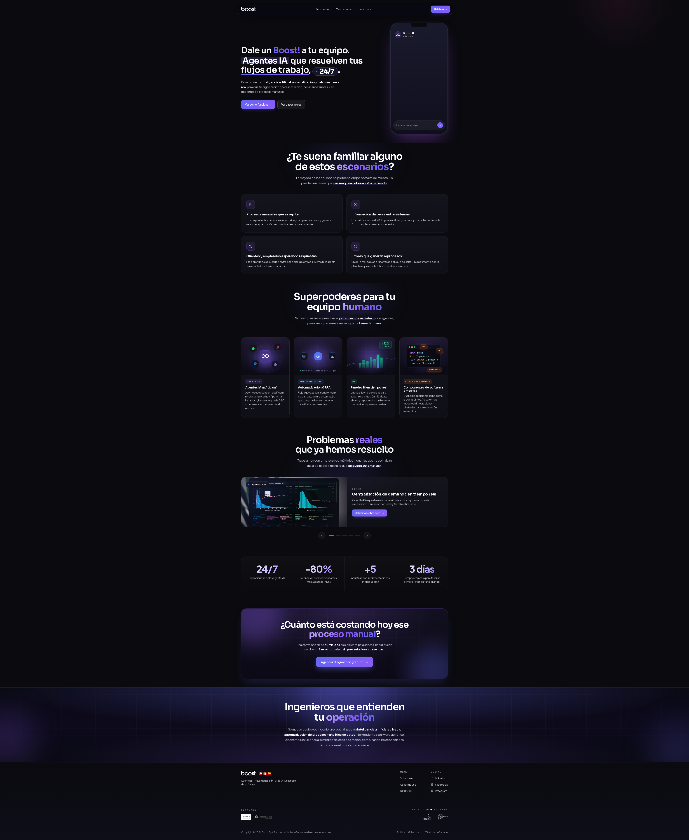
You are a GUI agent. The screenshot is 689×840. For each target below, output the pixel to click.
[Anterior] (321, 535)
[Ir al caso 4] (350, 535)
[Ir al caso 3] (344, 535)
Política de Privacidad (409, 832)
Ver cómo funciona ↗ (258, 104)
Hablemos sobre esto (367, 513)
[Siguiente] (367, 535)
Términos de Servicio (436, 832)
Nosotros (365, 9)
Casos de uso (344, 9)
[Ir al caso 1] (331, 535)
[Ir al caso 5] (357, 535)
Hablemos (440, 9)
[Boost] (248, 9)
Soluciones (322, 9)
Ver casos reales (291, 104)
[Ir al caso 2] (338, 535)
